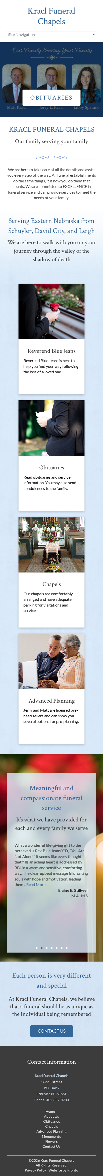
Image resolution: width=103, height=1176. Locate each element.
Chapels (51, 1126)
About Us (51, 1116)
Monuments (51, 1136)
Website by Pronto (63, 1170)
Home (50, 1111)
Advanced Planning (51, 1131)
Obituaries (51, 98)
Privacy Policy (35, 1170)
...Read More (35, 884)
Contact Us (52, 1031)
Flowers (52, 1141)
